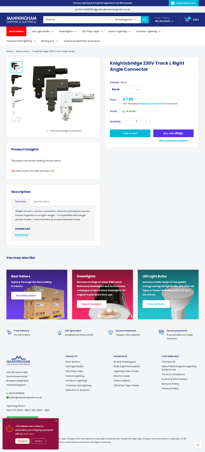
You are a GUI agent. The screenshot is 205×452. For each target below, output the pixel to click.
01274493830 (85, 9)
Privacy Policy (170, 388)
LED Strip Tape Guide (126, 385)
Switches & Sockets (78, 390)
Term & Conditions (173, 374)
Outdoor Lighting (146, 31)
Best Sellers (16, 31)
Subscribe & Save (186, 2)
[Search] (145, 19)
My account (163, 21)
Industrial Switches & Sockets (82, 41)
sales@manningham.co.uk (113, 9)
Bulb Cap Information (127, 366)
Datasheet (22, 234)
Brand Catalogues (125, 361)
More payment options (173, 140)
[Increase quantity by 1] (146, 121)
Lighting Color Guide (126, 371)
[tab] (20, 201)
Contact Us (168, 361)
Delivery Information (175, 379)
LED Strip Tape (90, 31)
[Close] (56, 420)
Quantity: (115, 121)
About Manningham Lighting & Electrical (179, 368)
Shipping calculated (151, 103)
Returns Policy (170, 383)
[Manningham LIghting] (18, 357)
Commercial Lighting (19, 41)
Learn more (28, 433)
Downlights (66, 31)
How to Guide (122, 376)
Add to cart (130, 133)
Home (9, 51)
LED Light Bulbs (41, 31)
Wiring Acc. (48, 41)
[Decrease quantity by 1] (126, 121)
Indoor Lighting (117, 31)
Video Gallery (122, 380)
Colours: (118, 82)
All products (22, 51)
